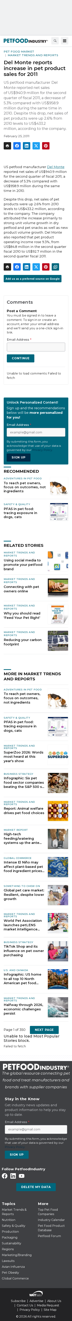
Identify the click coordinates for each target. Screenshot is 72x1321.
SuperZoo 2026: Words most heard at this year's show (23, 756)
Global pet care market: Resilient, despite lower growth (24, 894)
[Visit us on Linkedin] (13, 1176)
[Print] (7, 145)
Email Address (19, 339)
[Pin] (45, 145)
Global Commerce (18, 858)
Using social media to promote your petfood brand (23, 564)
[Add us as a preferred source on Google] (55, 267)
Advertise (36, 1301)
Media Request (48, 1305)
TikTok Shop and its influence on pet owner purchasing (24, 951)
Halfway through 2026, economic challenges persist (23, 1009)
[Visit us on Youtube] (21, 1176)
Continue (20, 358)
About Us (54, 1301)
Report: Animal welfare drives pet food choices (24, 811)
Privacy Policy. (42, 450)
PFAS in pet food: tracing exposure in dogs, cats (20, 513)
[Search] (55, 40)
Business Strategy (18, 773)
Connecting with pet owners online (21, 589)
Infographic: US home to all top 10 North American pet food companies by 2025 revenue (22, 979)
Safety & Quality (17, 504)
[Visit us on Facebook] (4, 1176)
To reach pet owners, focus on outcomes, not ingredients (25, 487)
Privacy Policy (30, 1309)
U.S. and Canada (16, 970)
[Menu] (64, 40)
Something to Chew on (22, 886)
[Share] (17, 145)
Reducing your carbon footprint (23, 642)
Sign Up (18, 457)
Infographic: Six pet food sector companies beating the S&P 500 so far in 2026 (24, 782)
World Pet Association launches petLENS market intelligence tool (23, 925)
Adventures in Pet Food (23, 478)
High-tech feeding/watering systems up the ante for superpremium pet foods (23, 838)
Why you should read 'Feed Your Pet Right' (22, 615)
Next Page (44, 1030)
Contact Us (25, 1305)
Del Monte (55, 167)
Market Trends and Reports (33, 55)
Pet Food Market (19, 51)
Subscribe (18, 1301)
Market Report (16, 829)
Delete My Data (36, 1187)
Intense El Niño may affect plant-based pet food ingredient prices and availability (23, 866)
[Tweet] (36, 145)
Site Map (50, 1309)
